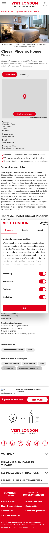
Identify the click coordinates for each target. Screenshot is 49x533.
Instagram (20, 443)
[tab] (9, 74)
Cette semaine (29, 363)
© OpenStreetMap (41, 117)
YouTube (12, 443)
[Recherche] (45, 4)
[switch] (42, 281)
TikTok (4, 443)
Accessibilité (7, 511)
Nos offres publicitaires (11, 506)
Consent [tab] (9, 230)
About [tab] (40, 230)
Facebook (45, 443)
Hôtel (30, 349)
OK (24, 308)
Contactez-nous (8, 501)
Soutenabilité (31, 506)
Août (42, 363)
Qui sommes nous (34, 501)
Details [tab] (24, 230)
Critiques (23, 74)
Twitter (36, 443)
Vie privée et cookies (10, 515)
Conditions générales (35, 511)
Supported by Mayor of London (33, 494)
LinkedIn (28, 443)
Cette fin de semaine (11, 363)
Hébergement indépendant (29, 368)
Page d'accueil (7, 11)
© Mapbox (33, 117)
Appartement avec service (27, 11)
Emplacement (10, 74)
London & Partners (10, 494)
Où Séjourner (9, 368)
